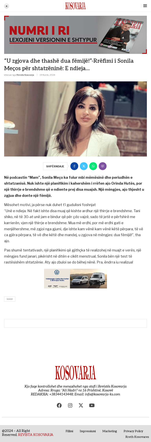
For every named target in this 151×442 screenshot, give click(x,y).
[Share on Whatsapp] (93, 166)
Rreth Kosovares (137, 437)
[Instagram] (70, 405)
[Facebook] (59, 405)
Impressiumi (88, 431)
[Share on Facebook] (74, 166)
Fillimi (69, 431)
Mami (10, 299)
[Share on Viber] (103, 166)
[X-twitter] (81, 405)
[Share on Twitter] (84, 166)
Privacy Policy (133, 431)
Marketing (109, 431)
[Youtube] (92, 405)
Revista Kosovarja (25, 75)
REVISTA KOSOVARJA (35, 435)
